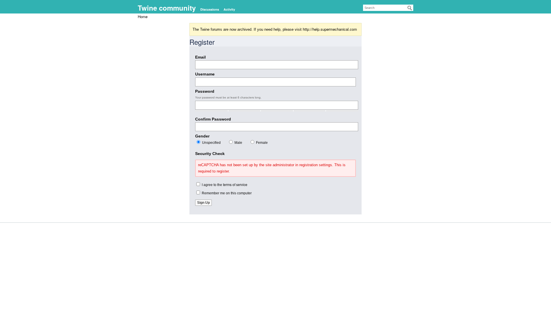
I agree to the (224, 184)
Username (205, 74)
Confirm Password (213, 119)
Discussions (209, 9)
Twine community (167, 8)
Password (204, 91)
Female (261, 143)
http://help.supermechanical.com (330, 29)
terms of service (235, 184)
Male (238, 143)
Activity (229, 9)
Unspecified (211, 143)
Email (200, 57)
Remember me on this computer (226, 193)
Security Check (210, 153)
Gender (202, 136)
